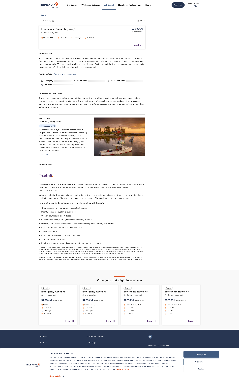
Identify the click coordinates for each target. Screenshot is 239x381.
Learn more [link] (44, 154)
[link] (48, 5)
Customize (200, 362)
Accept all (201, 354)
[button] (47, 125)
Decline (201, 369)
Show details (55, 376)
